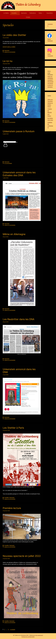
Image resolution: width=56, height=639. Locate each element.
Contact (28, 17)
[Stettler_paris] (21, 459)
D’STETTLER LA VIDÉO (9, 47)
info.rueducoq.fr (39, 635)
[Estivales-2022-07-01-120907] (22, 201)
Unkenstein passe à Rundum (18, 131)
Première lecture (12, 508)
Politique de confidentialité (28, 636)
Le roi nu (7, 61)
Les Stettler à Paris (13, 427)
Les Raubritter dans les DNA (18, 319)
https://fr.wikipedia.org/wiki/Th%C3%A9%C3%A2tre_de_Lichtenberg (50, 82)
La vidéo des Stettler (14, 35)
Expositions (50, 13)
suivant (12, 629)
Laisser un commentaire (9, 52)
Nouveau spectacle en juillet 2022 (22, 555)
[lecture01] (22, 526)
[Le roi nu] (22, 99)
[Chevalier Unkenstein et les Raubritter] (22, 592)
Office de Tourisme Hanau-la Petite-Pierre (50, 103)
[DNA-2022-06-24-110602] (22, 339)
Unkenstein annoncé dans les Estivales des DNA (19, 174)
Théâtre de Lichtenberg (28, 4)
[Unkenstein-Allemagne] (21, 273)
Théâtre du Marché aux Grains (50, 112)
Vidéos (40, 13)
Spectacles (24, 13)
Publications (33, 13)
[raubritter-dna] (22, 396)
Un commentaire (8, 163)
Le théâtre (6, 13)
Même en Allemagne (14, 234)
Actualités (14, 13)
